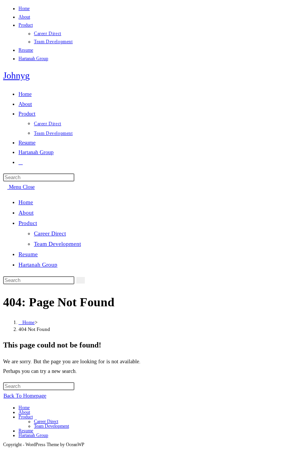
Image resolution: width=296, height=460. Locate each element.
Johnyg (16, 76)
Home (24, 8)
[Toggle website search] (20, 162)
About (24, 17)
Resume (25, 50)
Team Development (53, 41)
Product (25, 25)
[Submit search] (80, 280)
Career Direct (47, 33)
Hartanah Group (33, 58)
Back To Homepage (24, 396)
